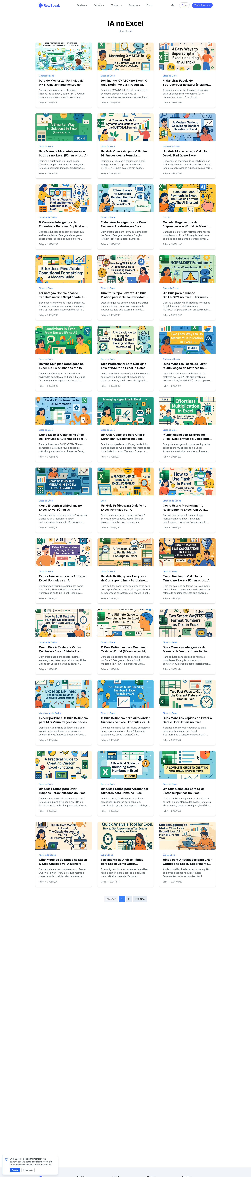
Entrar (184, 5)
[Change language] (173, 5)
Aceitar (15, 1170)
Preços (150, 5)
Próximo (140, 898)
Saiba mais (28, 1170)
